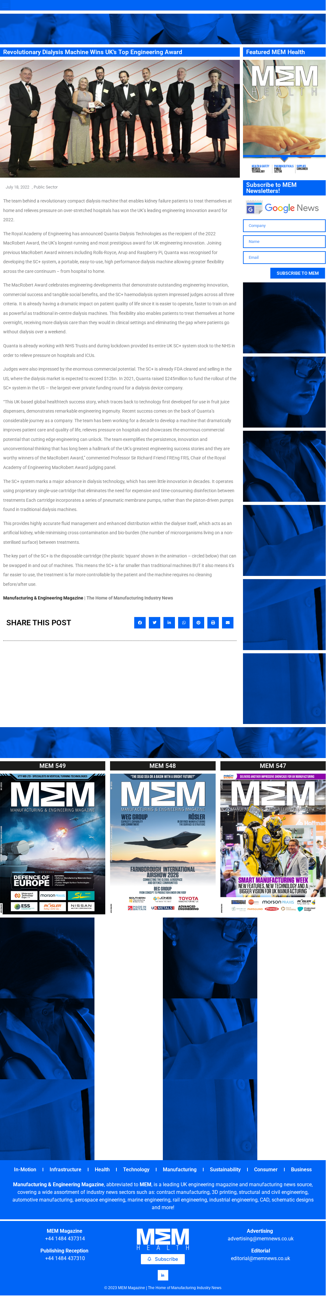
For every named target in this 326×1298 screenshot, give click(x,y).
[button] (5, 5)
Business (301, 1170)
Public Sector (46, 187)
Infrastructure (65, 1170)
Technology (136, 1170)
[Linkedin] (163, 1275)
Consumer (266, 1170)
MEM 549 (52, 766)
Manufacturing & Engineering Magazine (43, 597)
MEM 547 (273, 766)
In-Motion (25, 1170)
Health (102, 1170)
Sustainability (225, 1170)
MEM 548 (162, 766)
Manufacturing (180, 1170)
